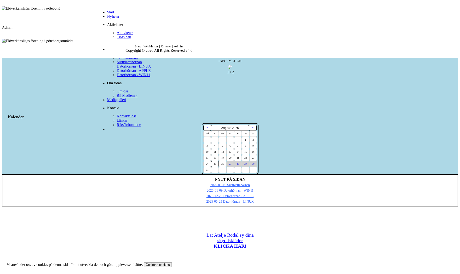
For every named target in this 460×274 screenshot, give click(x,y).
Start (110, 12)
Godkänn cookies (158, 265)
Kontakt (166, 46)
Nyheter (113, 16)
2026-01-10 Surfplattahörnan (230, 185)
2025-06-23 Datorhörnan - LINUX (230, 201)
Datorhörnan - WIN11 (133, 75)
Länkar (122, 120)
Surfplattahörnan (129, 62)
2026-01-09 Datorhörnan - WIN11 (230, 190)
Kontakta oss (126, 116)
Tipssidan (124, 37)
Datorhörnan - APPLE (134, 70)
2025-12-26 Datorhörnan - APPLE (230, 196)
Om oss (122, 91)
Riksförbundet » (129, 125)
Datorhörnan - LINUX (134, 66)
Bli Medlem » (127, 95)
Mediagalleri (116, 100)
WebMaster (151, 46)
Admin (178, 46)
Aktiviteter (125, 33)
